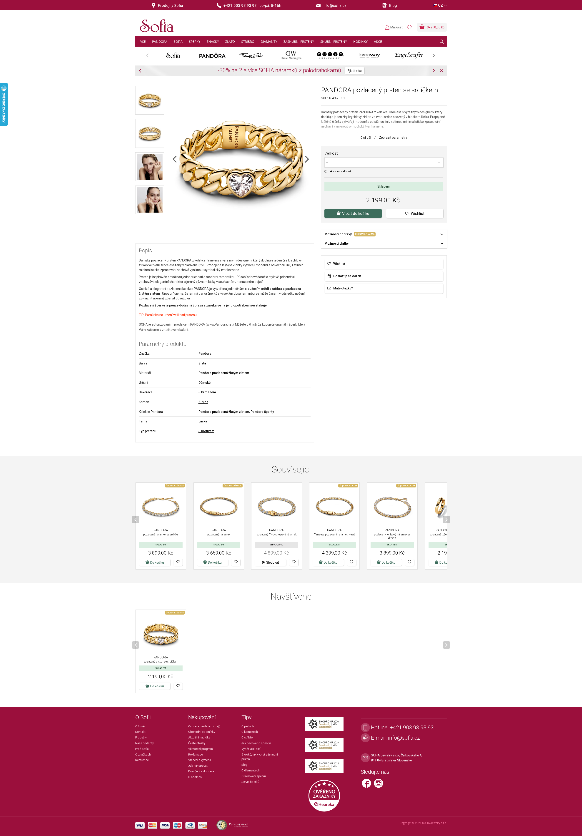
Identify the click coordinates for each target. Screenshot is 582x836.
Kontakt (140, 731)
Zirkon (203, 402)
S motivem (206, 431)
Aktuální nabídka (199, 737)
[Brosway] (369, 55)
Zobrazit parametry (393, 137)
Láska (202, 421)
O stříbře (247, 737)
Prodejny (141, 737)
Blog (244, 764)
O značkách (143, 754)
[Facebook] (368, 785)
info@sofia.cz (404, 738)
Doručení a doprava (201, 771)
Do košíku (157, 562)
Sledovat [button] (272, 562)
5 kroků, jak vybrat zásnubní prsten (259, 757)
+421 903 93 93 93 (412, 727)
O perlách (247, 726)
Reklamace (195, 754)
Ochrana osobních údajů (204, 726)
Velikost (331, 153)
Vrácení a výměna (199, 760)
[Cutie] (330, 55)
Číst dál (366, 137)
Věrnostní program (200, 749)
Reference (142, 760)
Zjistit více (335, 71)
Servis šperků (250, 781)
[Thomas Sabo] (251, 55)
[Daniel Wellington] (291, 55)
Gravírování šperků (253, 776)
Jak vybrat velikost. (339, 171)
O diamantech (250, 770)
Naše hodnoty (144, 743)
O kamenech (249, 731)
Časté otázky (196, 743)
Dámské (204, 382)
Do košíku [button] (446, 562)
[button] (178, 562)
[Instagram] (379, 785)
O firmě (140, 726)
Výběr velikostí (251, 749)
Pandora (204, 353)
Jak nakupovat (198, 765)
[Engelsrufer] (409, 55)
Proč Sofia (142, 749)
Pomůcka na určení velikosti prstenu (171, 315)
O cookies (195, 777)
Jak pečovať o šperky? (256, 743)
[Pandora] (212, 55)
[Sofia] (155, 24)
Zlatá (202, 363)
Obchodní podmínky (201, 731)
